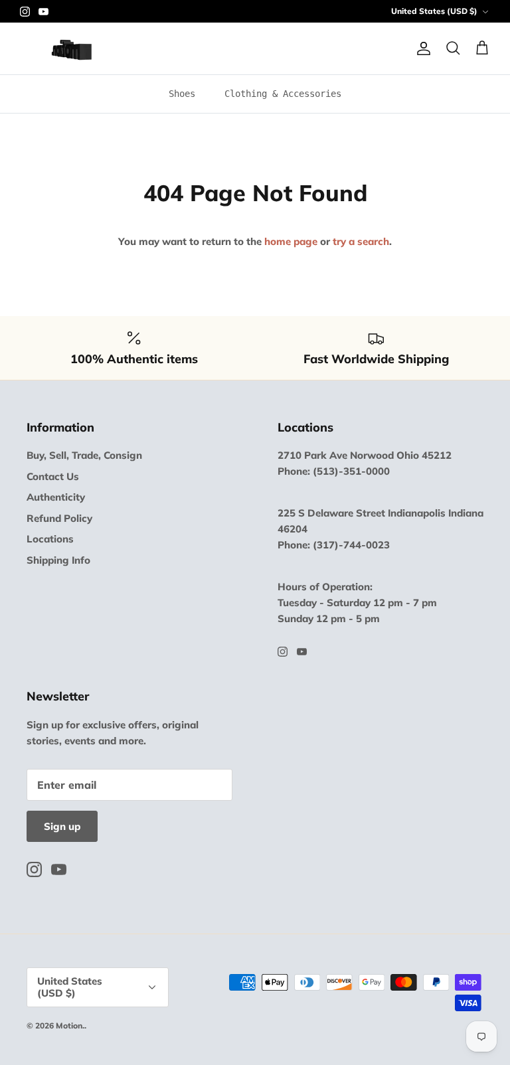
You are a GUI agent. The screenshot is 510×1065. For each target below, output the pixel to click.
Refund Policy (59, 518)
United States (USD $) (434, 11)
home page (290, 241)
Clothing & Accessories (282, 93)
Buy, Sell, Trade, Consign (84, 455)
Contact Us (53, 476)
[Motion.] (71, 48)
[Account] (421, 48)
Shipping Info (58, 560)
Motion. (70, 1025)
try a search (361, 241)
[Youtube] (43, 12)
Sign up (62, 826)
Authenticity (56, 497)
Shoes (182, 93)
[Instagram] (25, 12)
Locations (50, 538)
